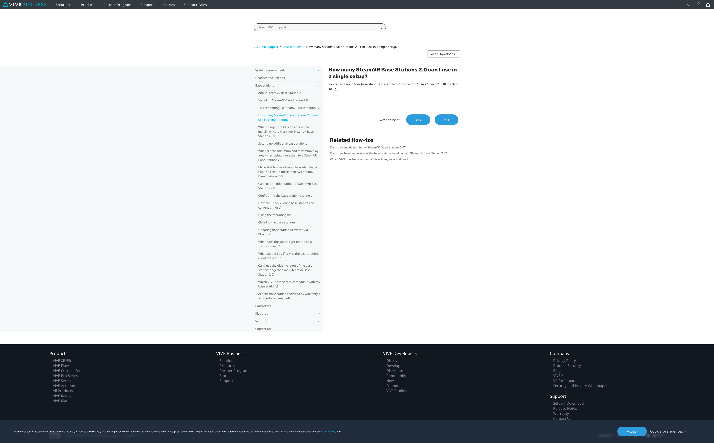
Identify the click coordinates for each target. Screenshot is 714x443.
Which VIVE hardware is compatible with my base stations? (289, 284)
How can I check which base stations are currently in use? (286, 205)
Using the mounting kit (274, 215)
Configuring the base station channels (285, 195)
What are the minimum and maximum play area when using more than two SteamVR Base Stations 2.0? (288, 155)
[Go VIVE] (708, 4)
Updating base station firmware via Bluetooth (283, 232)
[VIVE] (24, 4)
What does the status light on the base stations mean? (285, 244)
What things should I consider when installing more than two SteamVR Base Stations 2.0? (286, 131)
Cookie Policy (329, 431)
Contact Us (263, 329)
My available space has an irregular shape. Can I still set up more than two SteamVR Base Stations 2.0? (288, 171)
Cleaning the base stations (276, 222)
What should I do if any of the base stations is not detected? (288, 256)
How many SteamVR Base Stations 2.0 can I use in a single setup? (288, 117)
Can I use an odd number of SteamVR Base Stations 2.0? (288, 186)
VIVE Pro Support (266, 47)
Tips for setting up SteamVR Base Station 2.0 (289, 108)
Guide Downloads (443, 54)
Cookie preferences (666, 431)
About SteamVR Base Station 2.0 (280, 93)
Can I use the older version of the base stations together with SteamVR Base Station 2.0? (285, 269)
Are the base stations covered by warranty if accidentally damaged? (289, 296)
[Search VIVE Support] (378, 27)
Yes (418, 119)
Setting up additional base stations (282, 143)
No (446, 119)
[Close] (689, 4)
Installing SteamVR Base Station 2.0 (283, 100)
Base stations (292, 47)
